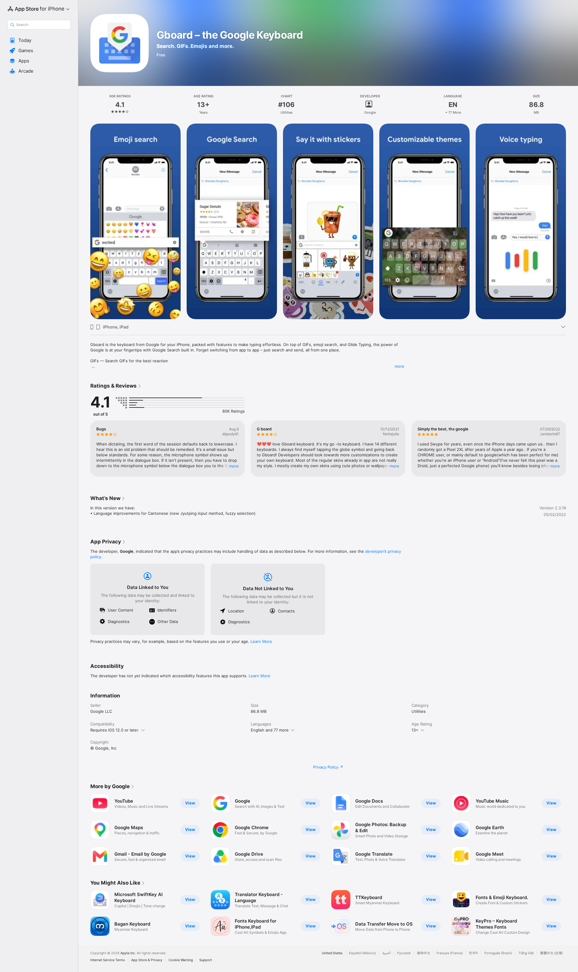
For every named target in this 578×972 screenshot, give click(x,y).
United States (332, 953)
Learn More (261, 641)
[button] (39, 40)
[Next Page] (572, 221)
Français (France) (450, 953)
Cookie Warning (181, 960)
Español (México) (362, 953)
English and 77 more (270, 730)
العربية (386, 953)
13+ (415, 730)
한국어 (473, 953)
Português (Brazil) (498, 953)
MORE (234, 466)
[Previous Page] (84, 221)
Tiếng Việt (526, 953)
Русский (404, 953)
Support (205, 960)
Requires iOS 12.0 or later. (114, 730)
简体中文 (423, 953)
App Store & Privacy (146, 960)
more (399, 366)
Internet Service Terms (107, 960)
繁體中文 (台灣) (551, 953)
